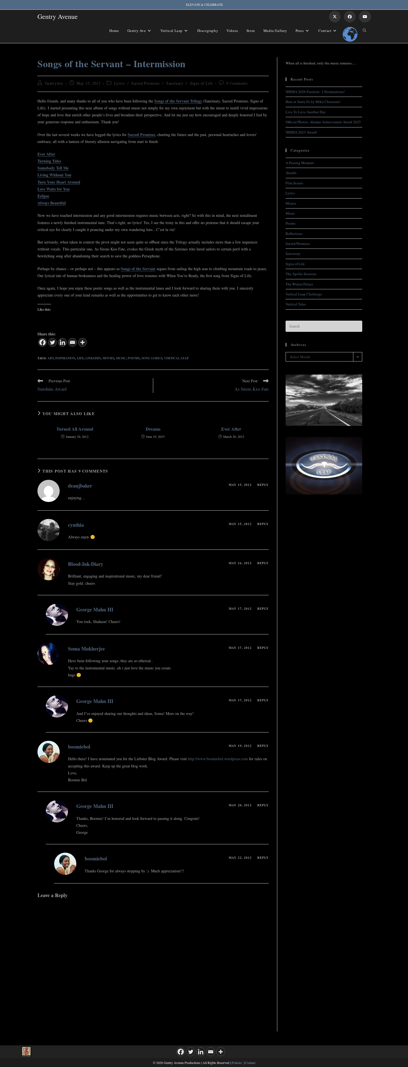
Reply (263, 485)
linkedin (93, 358)
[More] (82, 342)
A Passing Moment (300, 162)
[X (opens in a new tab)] (335, 16)
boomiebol (79, 746)
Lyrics (119, 83)
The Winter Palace (299, 284)
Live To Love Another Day (306, 111)
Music (290, 213)
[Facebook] (42, 342)
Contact (250, 1062)
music (121, 358)
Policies (237, 1062)
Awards (291, 172)
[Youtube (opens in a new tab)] (365, 16)
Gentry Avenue (57, 16)
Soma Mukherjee (86, 648)
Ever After (231, 429)
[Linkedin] (62, 342)
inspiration (65, 358)
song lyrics (152, 358)
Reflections (294, 233)
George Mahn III (94, 609)
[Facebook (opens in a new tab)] (350, 16)
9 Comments (237, 83)
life (80, 358)
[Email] (72, 342)
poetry (134, 358)
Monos (291, 203)
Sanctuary (174, 83)
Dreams (153, 429)
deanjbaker (80, 485)
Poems (290, 223)
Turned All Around (74, 429)
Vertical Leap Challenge (304, 294)
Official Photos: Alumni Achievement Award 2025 (323, 121)
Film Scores (294, 182)
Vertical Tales (296, 304)
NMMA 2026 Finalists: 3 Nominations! (315, 91)
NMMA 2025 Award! (301, 132)
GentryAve (54, 83)
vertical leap (176, 358)
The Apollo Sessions (301, 273)
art (50, 358)
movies (108, 358)
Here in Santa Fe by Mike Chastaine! (313, 101)
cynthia (76, 524)
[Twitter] (52, 342)
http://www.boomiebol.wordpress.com (218, 758)
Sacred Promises (145, 83)
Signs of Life (201, 83)
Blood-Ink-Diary (85, 564)
